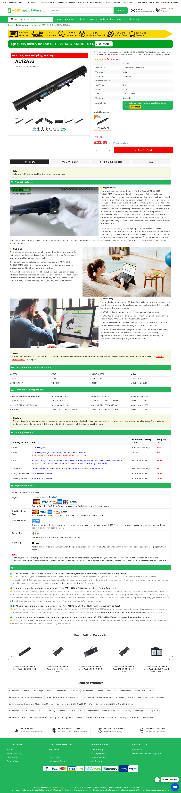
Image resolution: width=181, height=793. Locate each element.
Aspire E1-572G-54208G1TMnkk (104, 409)
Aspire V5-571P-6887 (140, 396)
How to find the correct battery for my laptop (76, 583)
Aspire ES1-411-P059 (139, 405)
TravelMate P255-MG (60, 405)
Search (120, 10)
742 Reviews (112, 59)
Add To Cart (145, 150)
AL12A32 (13, 378)
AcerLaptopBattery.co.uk (57, 787)
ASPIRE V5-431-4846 (99, 396)
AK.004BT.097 (16, 383)
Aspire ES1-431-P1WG (140, 409)
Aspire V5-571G (17, 401)
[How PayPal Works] (128, 768)
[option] (49, 87)
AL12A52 (53, 378)
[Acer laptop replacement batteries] (27, 10)
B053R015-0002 (97, 374)
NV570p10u (15, 409)
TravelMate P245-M (59, 396)
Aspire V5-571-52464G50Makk (104, 401)
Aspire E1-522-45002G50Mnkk (23, 405)
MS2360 (13, 374)
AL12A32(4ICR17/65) (139, 383)
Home (10, 25)
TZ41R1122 (54, 383)
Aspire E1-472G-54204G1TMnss (64, 409)
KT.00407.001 (96, 378)
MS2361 (93, 383)
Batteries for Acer (23, 25)
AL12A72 (54, 374)
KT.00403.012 (136, 378)
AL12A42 (134, 374)
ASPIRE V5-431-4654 (140, 401)
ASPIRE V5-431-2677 (59, 401)
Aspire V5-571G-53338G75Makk (104, 405)
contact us (146, 335)
